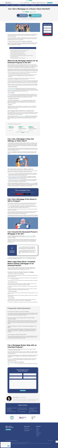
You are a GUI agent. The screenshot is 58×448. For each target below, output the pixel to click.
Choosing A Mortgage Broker (32, 410)
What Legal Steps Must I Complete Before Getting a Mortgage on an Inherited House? (22, 55)
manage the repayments (25, 258)
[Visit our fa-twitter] (25, 430)
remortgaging (20, 100)
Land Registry (12, 293)
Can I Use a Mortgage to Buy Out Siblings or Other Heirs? (18, 51)
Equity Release (20, 5)
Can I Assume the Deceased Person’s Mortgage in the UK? (18, 54)
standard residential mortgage (12, 89)
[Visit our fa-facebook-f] (28, 430)
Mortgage (7, 5)
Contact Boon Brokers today (11, 363)
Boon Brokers (10, 358)
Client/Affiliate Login (26, 2)
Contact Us (49, 2)
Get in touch (8, 429)
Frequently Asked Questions (14, 56)
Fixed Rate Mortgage (9, 410)
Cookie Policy (15, 440)
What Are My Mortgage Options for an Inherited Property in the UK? (19, 50)
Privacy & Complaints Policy (9, 440)
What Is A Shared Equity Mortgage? (11, 411)
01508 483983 (34, 2)
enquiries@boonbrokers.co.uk (42, 2)
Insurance (13, 5)
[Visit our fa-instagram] (24, 430)
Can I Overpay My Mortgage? (21, 411)
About (22, 2)
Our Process (26, 5)
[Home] (9, 3)
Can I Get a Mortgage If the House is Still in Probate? (17, 52)
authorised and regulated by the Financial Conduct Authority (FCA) (16, 443)
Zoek (51, 5)
